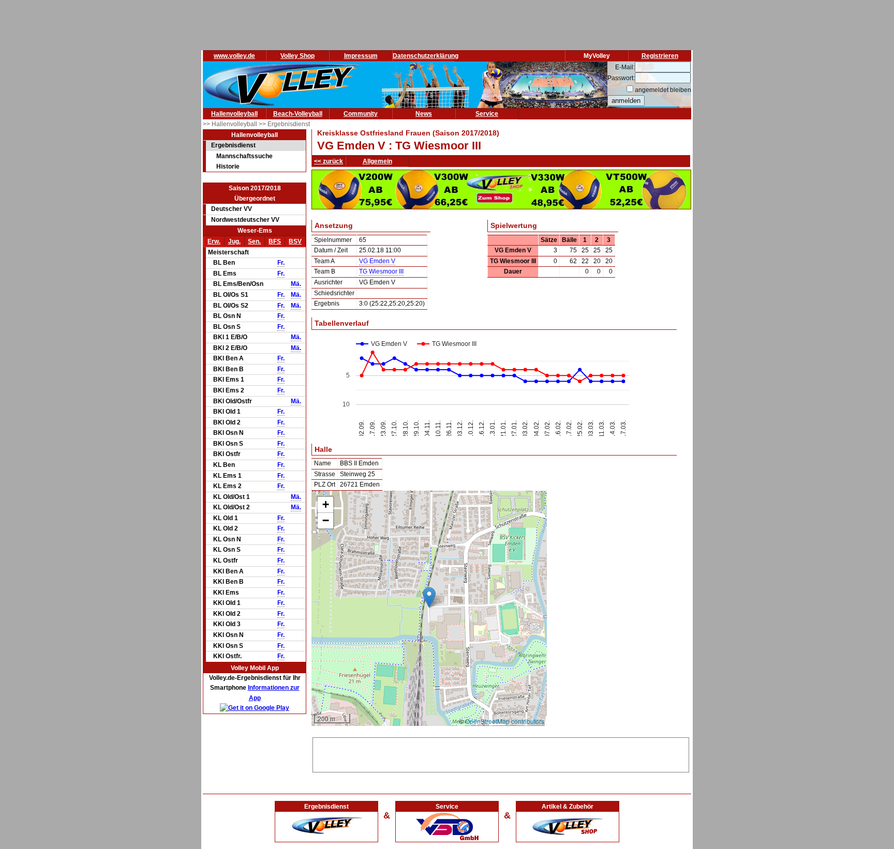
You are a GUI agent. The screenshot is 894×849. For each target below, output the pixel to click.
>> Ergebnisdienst (284, 124)
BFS (275, 241)
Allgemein (377, 161)
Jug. (234, 241)
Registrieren (660, 55)
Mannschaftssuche (244, 156)
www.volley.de (234, 55)
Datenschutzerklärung (425, 55)
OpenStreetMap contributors (504, 721)
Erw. (213, 241)
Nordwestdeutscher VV (245, 219)
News (423, 113)
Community (361, 113)
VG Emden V (377, 261)
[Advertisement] (501, 753)
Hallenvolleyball (234, 113)
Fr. (281, 262)
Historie (228, 166)
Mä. (296, 283)
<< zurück (328, 161)
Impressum (361, 55)
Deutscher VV (231, 209)
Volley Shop (297, 55)
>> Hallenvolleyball (231, 124)
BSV (295, 241)
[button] (429, 597)
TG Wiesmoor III (381, 271)
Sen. (254, 241)
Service (486, 113)
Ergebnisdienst (233, 145)
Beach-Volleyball (297, 113)
